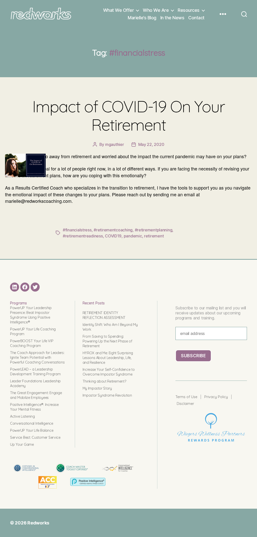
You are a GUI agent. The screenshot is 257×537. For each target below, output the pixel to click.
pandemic (133, 235)
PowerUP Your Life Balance (31, 430)
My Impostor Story (97, 388)
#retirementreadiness (83, 235)
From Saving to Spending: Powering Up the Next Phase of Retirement (107, 341)
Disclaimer (185, 403)
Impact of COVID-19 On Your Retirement (128, 115)
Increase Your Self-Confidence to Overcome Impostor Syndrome (109, 372)
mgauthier (114, 144)
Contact (196, 17)
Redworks (38, 522)
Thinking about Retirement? (104, 381)
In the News (172, 17)
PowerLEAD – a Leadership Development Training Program (35, 371)
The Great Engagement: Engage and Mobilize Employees (36, 395)
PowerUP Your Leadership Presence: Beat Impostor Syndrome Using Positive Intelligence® (31, 315)
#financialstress (77, 229)
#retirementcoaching (113, 229)
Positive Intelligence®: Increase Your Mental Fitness (34, 407)
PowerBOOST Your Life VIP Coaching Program (31, 343)
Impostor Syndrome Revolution (107, 395)
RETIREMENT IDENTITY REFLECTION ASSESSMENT (104, 315)
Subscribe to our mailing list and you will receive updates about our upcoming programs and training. (210, 312)
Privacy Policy (216, 397)
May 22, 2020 (151, 144)
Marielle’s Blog (142, 17)
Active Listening (22, 416)
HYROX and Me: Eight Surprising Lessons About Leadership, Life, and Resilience (108, 358)
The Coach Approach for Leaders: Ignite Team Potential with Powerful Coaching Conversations (37, 357)
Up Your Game (22, 444)
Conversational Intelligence (31, 423)
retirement (154, 235)
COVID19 (113, 235)
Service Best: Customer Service (35, 437)
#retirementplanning (153, 229)
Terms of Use (186, 397)
